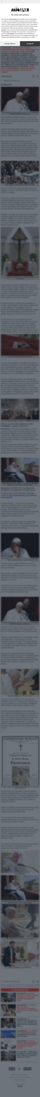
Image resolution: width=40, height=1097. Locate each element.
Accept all (30, 43)
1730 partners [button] (13, 19)
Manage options (10, 43)
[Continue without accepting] (1, 1)
